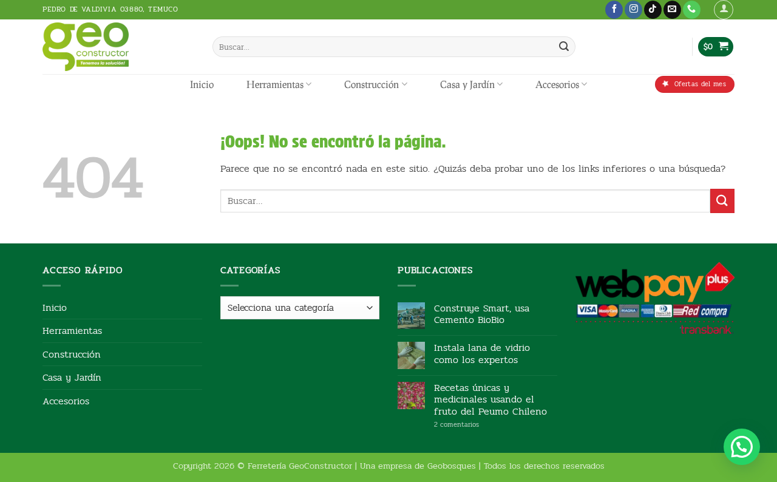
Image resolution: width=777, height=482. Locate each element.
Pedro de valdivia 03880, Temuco (110, 9)
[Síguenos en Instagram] (633, 10)
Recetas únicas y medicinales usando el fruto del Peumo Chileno (490, 399)
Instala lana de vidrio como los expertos (482, 353)
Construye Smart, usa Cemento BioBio (481, 313)
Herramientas (275, 84)
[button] (723, 9)
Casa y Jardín (467, 84)
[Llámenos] (692, 10)
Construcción (371, 84)
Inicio (202, 84)
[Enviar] (564, 46)
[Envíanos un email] (672, 10)
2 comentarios (475, 425)
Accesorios (557, 84)
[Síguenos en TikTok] (653, 10)
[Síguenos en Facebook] (614, 10)
